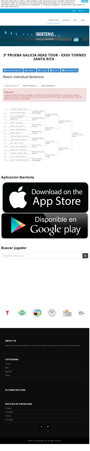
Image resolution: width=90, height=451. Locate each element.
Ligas (7, 367)
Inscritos (55, 70)
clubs (75, 20)
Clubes (7, 375)
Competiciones (53, 20)
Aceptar (85, 1)
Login (73, 11)
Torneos (8, 364)
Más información (12, 6)
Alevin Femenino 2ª (30, 86)
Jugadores (65, 20)
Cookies (8, 416)
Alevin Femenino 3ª (48, 86)
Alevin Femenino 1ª (12, 86)
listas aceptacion (70, 70)
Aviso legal (9, 420)
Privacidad (9, 412)
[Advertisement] (15, 274)
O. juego (43, 70)
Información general (14, 70)
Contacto (8, 408)
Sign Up (81, 11)
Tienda (82, 20)
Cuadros (30, 70)
